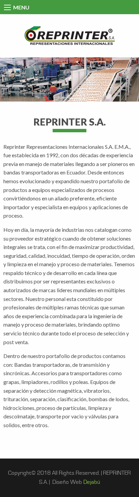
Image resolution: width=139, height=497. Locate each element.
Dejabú (91, 482)
